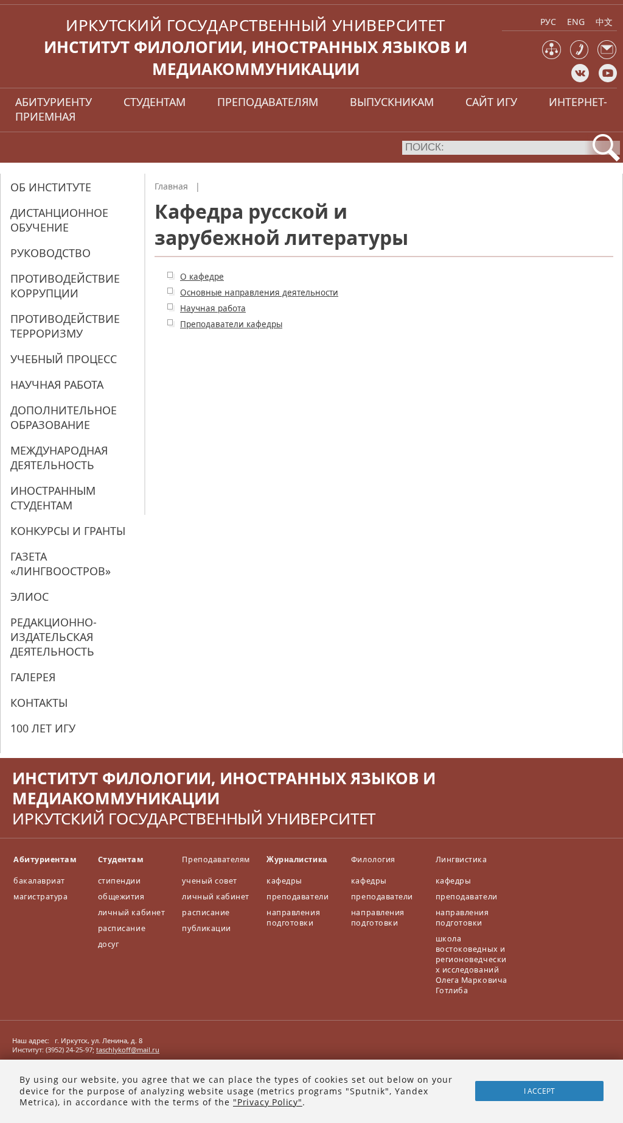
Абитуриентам (45, 859)
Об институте (50, 187)
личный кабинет (131, 912)
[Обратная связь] (606, 56)
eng (576, 21)
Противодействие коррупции (65, 285)
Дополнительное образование (63, 417)
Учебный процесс (63, 359)
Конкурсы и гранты (67, 530)
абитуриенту (53, 101)
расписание (121, 928)
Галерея (32, 677)
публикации (206, 928)
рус (548, 21)
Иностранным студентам (53, 497)
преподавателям (267, 101)
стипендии (119, 881)
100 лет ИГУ (42, 728)
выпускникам (392, 101)
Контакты (39, 702)
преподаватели (297, 896)
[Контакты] (579, 56)
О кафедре (202, 276)
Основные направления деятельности (259, 292)
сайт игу (491, 101)
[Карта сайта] (551, 56)
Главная (171, 186)
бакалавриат (39, 881)
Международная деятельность (59, 457)
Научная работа (56, 384)
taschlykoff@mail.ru (127, 1049)
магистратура (40, 896)
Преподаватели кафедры (231, 324)
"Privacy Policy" (267, 1102)
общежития (121, 896)
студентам (155, 101)
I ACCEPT (539, 1091)
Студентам (121, 859)
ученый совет (209, 881)
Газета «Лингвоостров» (60, 563)
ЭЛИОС (29, 596)
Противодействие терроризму (65, 326)
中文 (604, 21)
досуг (108, 944)
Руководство (50, 253)
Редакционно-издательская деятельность (53, 637)
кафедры (284, 881)
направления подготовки (293, 917)
